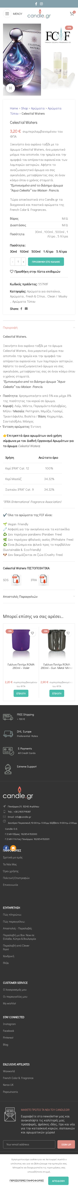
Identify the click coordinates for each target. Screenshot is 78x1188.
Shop (24, 108)
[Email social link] (26, 308)
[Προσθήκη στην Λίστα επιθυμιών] (32, 633)
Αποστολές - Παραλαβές (17, 928)
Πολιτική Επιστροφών (16, 878)
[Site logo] (39, 13)
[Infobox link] (18, 717)
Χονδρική (8, 956)
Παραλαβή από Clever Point (16, 947)
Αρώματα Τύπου (23, 301)
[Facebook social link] (36, 4)
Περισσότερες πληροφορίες (27, 1180)
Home (14, 108)
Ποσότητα (17, 245)
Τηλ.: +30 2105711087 (19, 811)
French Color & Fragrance (18, 1078)
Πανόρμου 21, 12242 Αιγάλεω (23, 806)
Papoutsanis (10, 1091)
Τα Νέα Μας (10, 864)
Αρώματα (38, 108)
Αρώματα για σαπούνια (43, 291)
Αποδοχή (58, 1180)
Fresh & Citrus (35, 296)
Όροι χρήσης (11, 871)
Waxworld (9, 1071)
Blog (5, 1044)
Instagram (9, 1024)
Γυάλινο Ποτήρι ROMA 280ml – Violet (21, 666)
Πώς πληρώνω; (12, 914)
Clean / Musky (57, 296)
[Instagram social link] (41, 4)
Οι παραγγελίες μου (15, 996)
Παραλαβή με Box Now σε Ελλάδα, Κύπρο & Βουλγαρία (19, 937)
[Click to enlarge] (10, 88)
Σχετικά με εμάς (13, 857)
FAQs (6, 963)
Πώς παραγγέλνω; (14, 921)
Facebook (8, 1031)
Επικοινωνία (10, 885)
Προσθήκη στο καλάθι (46, 261)
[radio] (13, 251)
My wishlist (9, 1003)
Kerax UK (8, 1085)
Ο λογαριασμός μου (14, 989)
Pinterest (8, 1037)
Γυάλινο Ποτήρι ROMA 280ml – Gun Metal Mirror (57, 666)
